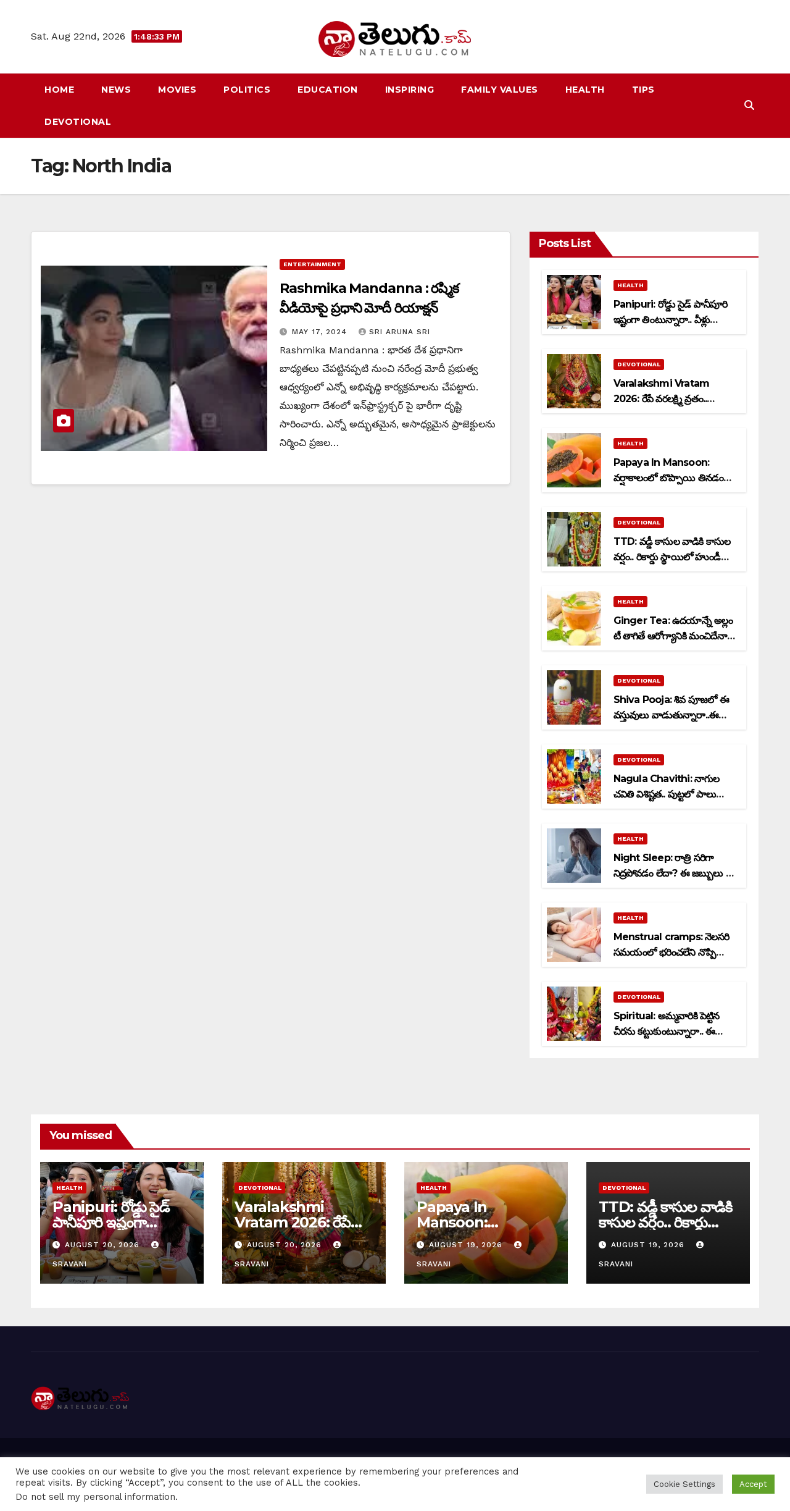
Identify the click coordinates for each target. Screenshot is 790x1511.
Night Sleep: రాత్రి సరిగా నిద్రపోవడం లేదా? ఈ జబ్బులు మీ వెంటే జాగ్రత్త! (674, 873)
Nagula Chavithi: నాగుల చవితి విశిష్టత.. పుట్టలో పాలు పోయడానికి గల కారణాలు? (666, 794)
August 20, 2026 (104, 1244)
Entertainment (312, 264)
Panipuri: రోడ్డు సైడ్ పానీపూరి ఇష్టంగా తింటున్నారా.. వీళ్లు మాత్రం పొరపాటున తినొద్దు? (670, 319)
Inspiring (409, 89)
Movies (177, 89)
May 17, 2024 (321, 331)
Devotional (77, 121)
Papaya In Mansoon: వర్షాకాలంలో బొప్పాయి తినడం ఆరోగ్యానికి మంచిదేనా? (668, 478)
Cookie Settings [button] (684, 1484)
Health (585, 89)
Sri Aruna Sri (399, 331)
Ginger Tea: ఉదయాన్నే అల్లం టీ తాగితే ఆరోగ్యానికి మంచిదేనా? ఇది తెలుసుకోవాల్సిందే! (673, 636)
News (116, 89)
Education (327, 89)
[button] (749, 105)
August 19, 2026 (467, 1244)
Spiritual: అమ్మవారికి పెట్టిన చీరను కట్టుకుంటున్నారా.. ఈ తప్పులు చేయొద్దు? (666, 1031)
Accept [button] (753, 1484)
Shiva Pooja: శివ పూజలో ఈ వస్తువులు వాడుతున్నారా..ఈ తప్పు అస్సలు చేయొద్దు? (671, 715)
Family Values (499, 89)
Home (59, 89)
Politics (246, 89)
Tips (643, 89)
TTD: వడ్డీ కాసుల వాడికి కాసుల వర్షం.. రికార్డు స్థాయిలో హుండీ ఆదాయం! (672, 557)
